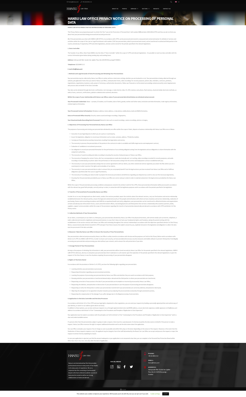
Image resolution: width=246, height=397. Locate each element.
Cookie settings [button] (155, 394)
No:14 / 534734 (156, 372)
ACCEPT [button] (165, 394)
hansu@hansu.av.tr (154, 363)
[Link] (77, 9)
